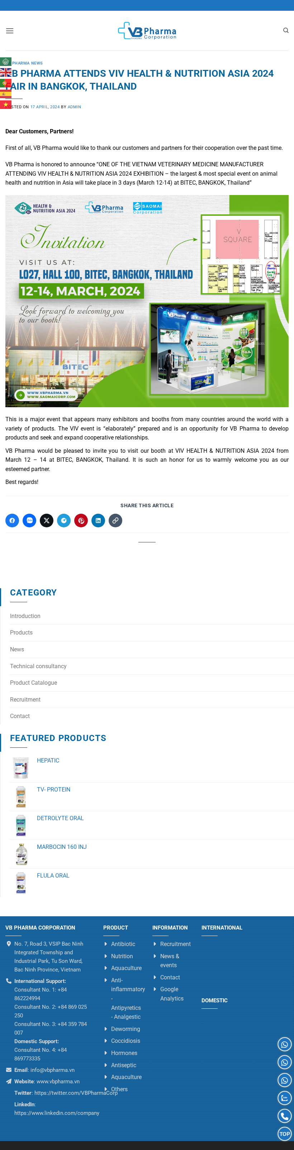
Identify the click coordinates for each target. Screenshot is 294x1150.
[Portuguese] (6, 83)
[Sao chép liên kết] (115, 520)
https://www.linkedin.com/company (56, 1113)
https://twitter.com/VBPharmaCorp (75, 1093)
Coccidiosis (125, 1040)
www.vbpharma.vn (58, 1081)
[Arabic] (6, 61)
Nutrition (122, 956)
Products (21, 632)
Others (119, 1089)
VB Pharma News (24, 63)
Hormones (124, 1053)
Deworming (125, 1029)
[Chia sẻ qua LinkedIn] (98, 520)
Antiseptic (123, 1065)
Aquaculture (126, 968)
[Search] (286, 30)
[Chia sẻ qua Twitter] (46, 520)
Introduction (25, 616)
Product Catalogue (33, 682)
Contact (20, 716)
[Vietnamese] (6, 104)
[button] (9, 30)
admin (74, 107)
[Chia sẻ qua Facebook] (12, 520)
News (17, 649)
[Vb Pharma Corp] (147, 31)
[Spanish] (6, 94)
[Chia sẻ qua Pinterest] (81, 520)
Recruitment (25, 699)
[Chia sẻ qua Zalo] (29, 520)
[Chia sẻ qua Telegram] (64, 520)
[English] (6, 72)
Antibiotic (123, 944)
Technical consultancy (38, 666)
